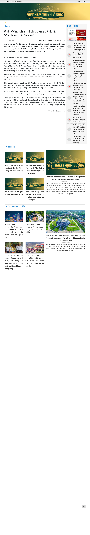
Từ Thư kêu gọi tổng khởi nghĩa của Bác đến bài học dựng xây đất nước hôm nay (79, 129)
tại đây (9, 79)
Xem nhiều (73, 26)
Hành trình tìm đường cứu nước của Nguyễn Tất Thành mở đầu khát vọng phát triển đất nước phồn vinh (79, 98)
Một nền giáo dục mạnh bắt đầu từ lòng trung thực (78, 55)
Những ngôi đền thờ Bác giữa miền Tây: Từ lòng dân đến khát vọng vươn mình (79, 64)
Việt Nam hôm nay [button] (26, 22)
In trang (53, 40)
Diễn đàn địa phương (16, 206)
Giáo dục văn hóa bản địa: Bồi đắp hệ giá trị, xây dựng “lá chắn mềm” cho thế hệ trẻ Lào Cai (34, 260)
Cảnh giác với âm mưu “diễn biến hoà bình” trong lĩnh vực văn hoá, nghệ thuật (79, 47)
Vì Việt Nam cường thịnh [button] (59, 22)
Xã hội (8, 26)
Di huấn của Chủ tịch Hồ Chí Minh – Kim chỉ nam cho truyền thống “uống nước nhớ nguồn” (79, 110)
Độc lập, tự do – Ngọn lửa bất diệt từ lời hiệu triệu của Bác (79, 120)
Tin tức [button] (35, 22)
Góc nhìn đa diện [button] (73, 22)
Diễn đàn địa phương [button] (14, 22)
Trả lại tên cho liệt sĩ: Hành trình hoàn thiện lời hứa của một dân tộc (79, 86)
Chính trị (10, 147)
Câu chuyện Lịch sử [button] (45, 22)
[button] (5, 22)
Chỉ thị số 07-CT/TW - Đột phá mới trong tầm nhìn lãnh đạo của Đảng (79, 140)
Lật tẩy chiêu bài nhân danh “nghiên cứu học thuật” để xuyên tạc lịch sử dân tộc (79, 76)
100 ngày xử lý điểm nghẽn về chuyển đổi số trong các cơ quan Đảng (14, 168)
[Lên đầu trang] (84, 506)
